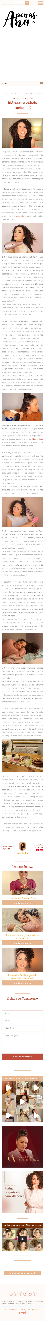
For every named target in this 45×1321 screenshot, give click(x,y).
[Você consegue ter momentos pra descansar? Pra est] (36, 1088)
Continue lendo (22, 902)
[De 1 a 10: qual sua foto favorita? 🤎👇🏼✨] (22, 1088)
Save (41, 850)
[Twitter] (25, 1294)
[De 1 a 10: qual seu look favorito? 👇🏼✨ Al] (22, 1115)
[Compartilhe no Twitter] (39, 847)
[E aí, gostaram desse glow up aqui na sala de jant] (9, 1115)
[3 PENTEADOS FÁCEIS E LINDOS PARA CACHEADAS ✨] (22, 1239)
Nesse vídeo (37, 439)
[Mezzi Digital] (22, 1313)
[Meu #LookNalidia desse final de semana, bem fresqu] (9, 1088)
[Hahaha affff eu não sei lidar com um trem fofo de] (36, 1102)
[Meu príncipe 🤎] (9, 1102)
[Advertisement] (22, 56)
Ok (27, 3)
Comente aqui (7, 848)
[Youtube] (20, 1294)
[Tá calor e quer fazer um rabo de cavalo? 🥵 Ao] (22, 1102)
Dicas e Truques (37, 94)
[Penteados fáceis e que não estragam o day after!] (22, 960)
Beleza (26, 94)
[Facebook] (11, 1294)
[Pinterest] (30, 1294)
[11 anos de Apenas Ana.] (22, 883)
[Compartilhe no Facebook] (35, 847)
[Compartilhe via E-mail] (42, 847)
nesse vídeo (21, 216)
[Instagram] (16, 1294)
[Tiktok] (34, 1294)
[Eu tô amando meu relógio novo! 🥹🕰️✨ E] (36, 1115)
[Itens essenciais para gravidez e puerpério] (22, 920)
